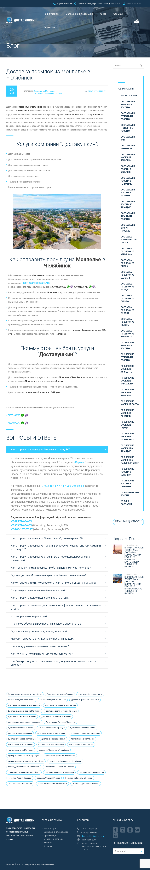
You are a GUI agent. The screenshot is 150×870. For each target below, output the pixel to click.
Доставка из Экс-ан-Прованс (128, 228)
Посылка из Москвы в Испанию (127, 413)
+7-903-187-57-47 (51, 485)
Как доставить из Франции (81, 744)
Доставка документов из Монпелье (24, 711)
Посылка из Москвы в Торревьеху (127, 437)
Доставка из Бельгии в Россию (128, 104)
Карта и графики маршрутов (128, 521)
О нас (103, 13)
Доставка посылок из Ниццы (127, 287)
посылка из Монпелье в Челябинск (24, 772)
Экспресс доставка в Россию (85, 783)
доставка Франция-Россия (53, 739)
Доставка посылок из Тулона (127, 310)
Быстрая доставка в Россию (60, 694)
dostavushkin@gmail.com (93, 836)
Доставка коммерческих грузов (129, 240)
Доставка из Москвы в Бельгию (128, 157)
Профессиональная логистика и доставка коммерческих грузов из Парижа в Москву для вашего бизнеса (135, 585)
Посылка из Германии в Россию (127, 357)
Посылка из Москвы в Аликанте (127, 369)
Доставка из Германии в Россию (128, 116)
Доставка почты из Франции (52, 728)
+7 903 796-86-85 (21, 525)
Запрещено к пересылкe (79, 13)
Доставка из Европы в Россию (22, 716)
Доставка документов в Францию (60, 705)
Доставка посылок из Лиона (127, 263)
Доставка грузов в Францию (53, 700)
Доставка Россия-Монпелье (82, 728)
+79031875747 (13, 423)
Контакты (49, 27)
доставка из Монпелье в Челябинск (24, 722)
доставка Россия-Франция (20, 733)
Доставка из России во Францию (128, 204)
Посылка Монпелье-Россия (91, 772)
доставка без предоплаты (90, 694)
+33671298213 (28, 283)
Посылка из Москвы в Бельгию (127, 392)
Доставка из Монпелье (43, 91)
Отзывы (118, 13)
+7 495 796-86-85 (21, 521)
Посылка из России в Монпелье (59, 772)
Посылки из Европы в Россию (78, 778)
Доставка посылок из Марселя (127, 275)
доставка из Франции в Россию (47, 93)
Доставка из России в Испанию (128, 193)
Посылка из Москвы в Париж (127, 425)
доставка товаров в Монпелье (51, 733)
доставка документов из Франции (61, 711)
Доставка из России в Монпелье (60, 722)
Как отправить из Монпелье (20, 750)
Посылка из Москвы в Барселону (127, 381)
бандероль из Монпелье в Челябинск (25, 694)
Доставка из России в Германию (128, 181)
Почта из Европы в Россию (20, 783)
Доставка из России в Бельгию (128, 169)
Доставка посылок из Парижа (127, 298)
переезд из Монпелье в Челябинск (23, 767)
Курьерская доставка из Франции (60, 755)
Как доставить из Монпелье (51, 744)
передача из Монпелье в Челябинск (65, 761)
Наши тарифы (51, 13)
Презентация (50, 835)
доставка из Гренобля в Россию (128, 128)
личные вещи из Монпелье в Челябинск (26, 761)
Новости (48, 842)
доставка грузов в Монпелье (21, 700)
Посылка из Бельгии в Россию (127, 345)
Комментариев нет (96, 91)
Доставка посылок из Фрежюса (127, 334)
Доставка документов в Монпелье (24, 705)
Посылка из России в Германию (127, 484)
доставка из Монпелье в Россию (56, 716)
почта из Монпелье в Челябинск (52, 783)
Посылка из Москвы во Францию (127, 448)
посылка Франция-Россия (48, 778)
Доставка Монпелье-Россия (20, 728)
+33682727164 (43, 283)
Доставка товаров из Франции (22, 739)
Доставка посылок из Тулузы (127, 322)
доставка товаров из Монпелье (85, 733)
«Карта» (79, 462)
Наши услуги (50, 828)
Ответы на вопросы (53, 839)
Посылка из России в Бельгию (127, 472)
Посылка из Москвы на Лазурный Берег (130, 460)
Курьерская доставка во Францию (23, 755)
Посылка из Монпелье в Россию (59, 767)
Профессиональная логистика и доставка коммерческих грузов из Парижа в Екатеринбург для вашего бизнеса (135, 557)
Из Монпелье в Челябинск (82, 739)
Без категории (129, 95)
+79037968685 (13, 415)
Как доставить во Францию (20, 744)
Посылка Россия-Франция (19, 778)
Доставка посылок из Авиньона (127, 251)
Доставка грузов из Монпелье (85, 700)
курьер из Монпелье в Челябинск (54, 750)
